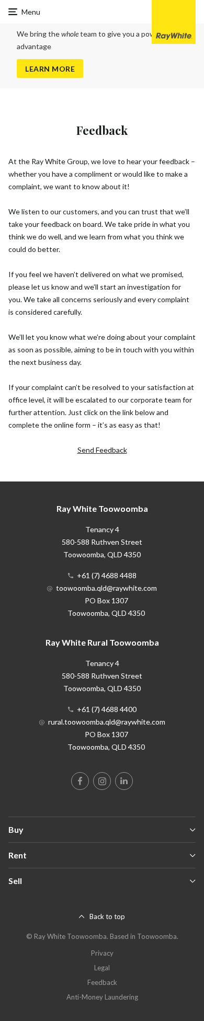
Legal (102, 967)
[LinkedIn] (124, 781)
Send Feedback (102, 449)
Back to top (107, 916)
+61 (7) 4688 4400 (107, 709)
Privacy (102, 953)
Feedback (102, 982)
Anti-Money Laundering (102, 997)
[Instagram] (102, 781)
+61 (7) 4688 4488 (107, 575)
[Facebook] (80, 781)
